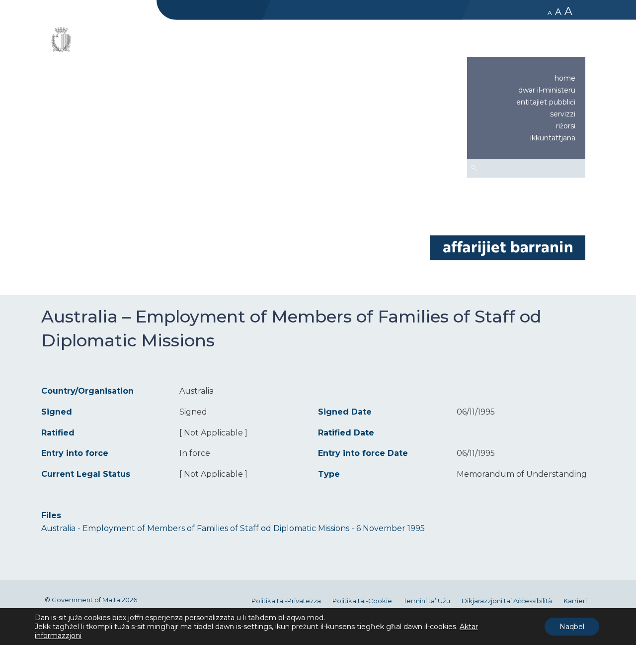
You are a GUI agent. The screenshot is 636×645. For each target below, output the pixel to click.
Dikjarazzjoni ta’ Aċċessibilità (507, 601)
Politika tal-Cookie (362, 601)
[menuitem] (526, 78)
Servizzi (562, 113)
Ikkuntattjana (552, 137)
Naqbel (571, 626)
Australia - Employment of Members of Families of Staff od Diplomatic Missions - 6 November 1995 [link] (233, 528)
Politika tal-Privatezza (286, 601)
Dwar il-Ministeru (546, 90)
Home (565, 78)
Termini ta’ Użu (426, 601)
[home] (507, 247)
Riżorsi (565, 125)
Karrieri (575, 601)
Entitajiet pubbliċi (545, 102)
